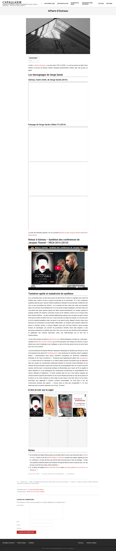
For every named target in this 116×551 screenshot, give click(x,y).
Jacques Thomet (87, 482)
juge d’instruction (54, 339)
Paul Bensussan (52, 353)
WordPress (71, 548)
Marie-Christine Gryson (52, 467)
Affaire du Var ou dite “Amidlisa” (36, 491)
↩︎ (59, 465)
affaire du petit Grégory (44, 342)
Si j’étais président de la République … (54, 474)
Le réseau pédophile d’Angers (36, 489)
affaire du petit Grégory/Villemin (70, 232)
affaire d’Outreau (39, 65)
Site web (19, 528)
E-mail (18, 525)
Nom (18, 521)
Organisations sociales (41, 482)
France (79, 482)
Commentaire (20, 505)
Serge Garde (35, 483)
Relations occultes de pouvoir (58, 482)
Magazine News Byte (57, 548)
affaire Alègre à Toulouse (55, 457)
